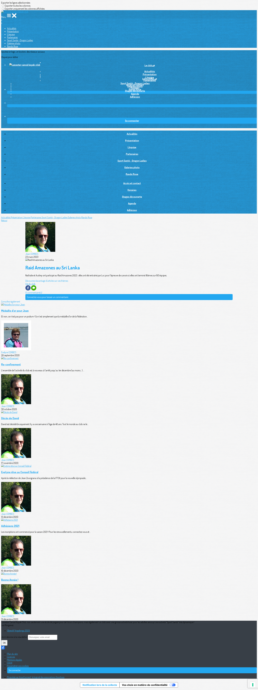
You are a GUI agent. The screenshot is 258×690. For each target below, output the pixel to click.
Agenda (135, 93)
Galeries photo (13, 43)
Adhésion (135, 96)
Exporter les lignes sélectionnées (15, 2)
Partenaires (12, 37)
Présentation (13, 31)
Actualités (11, 28)
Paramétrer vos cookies (18, 665)
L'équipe (11, 34)
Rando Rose (12, 46)
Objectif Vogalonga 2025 (18, 630)
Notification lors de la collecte (100, 684)
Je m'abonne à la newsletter (14, 636)
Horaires (134, 87)
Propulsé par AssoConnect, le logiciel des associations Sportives (35, 677)
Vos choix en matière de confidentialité (145, 684)
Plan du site (12, 653)
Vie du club (30, 283)
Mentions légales (14, 659)
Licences (11, 656)
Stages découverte (135, 90)
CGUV (9, 662)
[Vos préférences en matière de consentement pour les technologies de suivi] (253, 685)
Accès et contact (135, 84)
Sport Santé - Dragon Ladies (20, 40)
